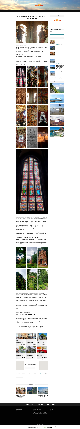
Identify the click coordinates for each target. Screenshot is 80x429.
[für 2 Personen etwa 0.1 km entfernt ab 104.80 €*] (31, 349)
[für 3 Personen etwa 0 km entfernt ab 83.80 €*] (31, 336)
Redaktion (31, 381)
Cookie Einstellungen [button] (42, 427)
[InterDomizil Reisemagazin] (40, 5)
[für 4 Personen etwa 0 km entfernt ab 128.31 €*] (42, 336)
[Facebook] (42, 373)
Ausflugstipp (18, 373)
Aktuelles (57, 44)
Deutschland (58, 63)
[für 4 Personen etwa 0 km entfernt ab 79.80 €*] (21, 336)
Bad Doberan (30, 373)
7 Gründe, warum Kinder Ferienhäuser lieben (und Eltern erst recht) (20, 395)
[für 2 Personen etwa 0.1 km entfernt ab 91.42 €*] (42, 349)
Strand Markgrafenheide (31, 394)
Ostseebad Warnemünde (20, 375)
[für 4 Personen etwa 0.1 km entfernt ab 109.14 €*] (21, 349)
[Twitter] (44, 373)
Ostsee (35, 373)
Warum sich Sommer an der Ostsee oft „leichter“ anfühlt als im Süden (60, 67)
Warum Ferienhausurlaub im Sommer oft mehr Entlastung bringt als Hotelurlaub (60, 53)
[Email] (47, 373)
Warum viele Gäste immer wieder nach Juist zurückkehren (60, 72)
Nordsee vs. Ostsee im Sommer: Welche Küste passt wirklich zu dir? (43, 395)
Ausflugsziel (24, 373)
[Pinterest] (45, 373)
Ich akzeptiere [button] (49, 427)
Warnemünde (27, 375)
